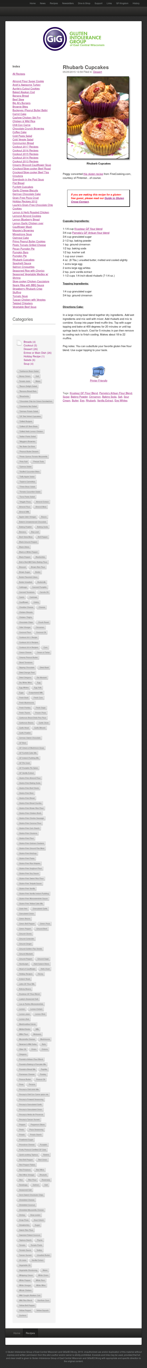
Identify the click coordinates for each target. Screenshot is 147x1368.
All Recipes (19, 74)
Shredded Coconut (27, 1205)
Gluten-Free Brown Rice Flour (31, 808)
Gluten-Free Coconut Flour (30, 823)
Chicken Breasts (26, 612)
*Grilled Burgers (25, 421)
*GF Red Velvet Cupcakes (30, 416)
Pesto (21, 1129)
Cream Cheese (25, 652)
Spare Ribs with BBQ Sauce (28, 285)
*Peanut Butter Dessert (28, 451)
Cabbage (23, 587)
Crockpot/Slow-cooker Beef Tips (31, 172)
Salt (37, 376)
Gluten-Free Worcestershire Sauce (33, 898)
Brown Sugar (24, 572)
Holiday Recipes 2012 (25, 201)
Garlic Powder (25, 733)
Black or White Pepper (28, 552)
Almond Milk (24, 512)
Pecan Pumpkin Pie (24, 248)
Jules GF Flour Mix (26, 984)
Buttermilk (41, 582)
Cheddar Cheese (26, 607)
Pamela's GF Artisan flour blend (90, 232)
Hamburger (23, 964)
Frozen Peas (40, 712)
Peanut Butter (25, 1079)
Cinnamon (40, 627)
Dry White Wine (25, 682)
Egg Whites (24, 687)
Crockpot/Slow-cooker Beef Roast (32, 168)
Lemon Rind (40, 1014)
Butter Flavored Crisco (28, 577)
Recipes (54, 3)
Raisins (46, 1154)
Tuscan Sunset (25, 1255)
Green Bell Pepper (27, 923)
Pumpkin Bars (20, 252)
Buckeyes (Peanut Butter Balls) (30, 110)
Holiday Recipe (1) (34, 356)
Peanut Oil (40, 1079)
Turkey (39, 1250)
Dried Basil (44, 667)
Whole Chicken (25, 1290)
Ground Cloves (25, 933)
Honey (40, 974)
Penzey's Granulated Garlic (30, 1104)
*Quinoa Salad (25, 466)
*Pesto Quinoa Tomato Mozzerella (33, 456)
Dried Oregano (25, 677)
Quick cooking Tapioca (28, 1154)
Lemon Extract (36, 1009)
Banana (22, 532)
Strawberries (24, 1225)
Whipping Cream (26, 1275)
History (136, 3)
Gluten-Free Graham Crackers (31, 843)
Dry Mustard (42, 677)
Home (33, 3)
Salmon (36, 1185)
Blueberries (40, 557)
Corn (46, 647)
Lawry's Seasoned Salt (28, 999)
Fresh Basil (23, 697)
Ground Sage (43, 959)
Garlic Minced (39, 728)
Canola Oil (44, 592)
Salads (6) (29, 360)
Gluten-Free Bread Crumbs (30, 803)
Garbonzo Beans (26, 722)
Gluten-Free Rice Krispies (29, 863)
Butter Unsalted (25, 582)
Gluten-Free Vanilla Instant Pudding (34, 893)
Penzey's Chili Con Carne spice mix (33, 1094)
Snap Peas (24, 1220)
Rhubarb (43, 1175)
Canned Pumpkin (39, 587)
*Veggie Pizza (25, 501)
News (43, 3)
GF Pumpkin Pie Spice (28, 768)
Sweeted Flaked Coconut (29, 1235)
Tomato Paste (36, 1245)
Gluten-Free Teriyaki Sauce (30, 883)
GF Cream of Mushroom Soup (31, 748)
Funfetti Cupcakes (23, 187)
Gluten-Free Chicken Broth (30, 813)
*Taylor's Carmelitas (27, 481)
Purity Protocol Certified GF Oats (32, 1149)
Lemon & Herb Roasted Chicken (31, 212)
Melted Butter (24, 1029)
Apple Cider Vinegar (27, 517)
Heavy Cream (24, 376)
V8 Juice (22, 1260)
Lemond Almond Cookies (27, 216)
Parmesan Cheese (27, 1074)
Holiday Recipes (25, 974)
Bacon (44, 517)
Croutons (18, 176)
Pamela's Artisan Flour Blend (31, 1059)
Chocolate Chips (26, 622)
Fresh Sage (41, 707)
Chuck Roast (43, 622)
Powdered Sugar (26, 1139)
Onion (33, 1049)
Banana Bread (21, 95)
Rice (21, 1180)
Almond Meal (40, 507)
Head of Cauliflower (27, 969)
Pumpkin (43, 1144)
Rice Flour (32, 1180)
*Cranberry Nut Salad (28, 406)
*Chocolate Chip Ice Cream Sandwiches (35, 401)
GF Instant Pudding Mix (29, 758)
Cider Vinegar (24, 627)
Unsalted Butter (43, 1255)
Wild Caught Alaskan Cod (29, 1295)
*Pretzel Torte (38, 461)
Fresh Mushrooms (26, 702)
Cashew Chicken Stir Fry (27, 117)
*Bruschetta (24, 396)
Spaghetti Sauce (22, 263)
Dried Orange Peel (27, 672)
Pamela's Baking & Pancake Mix (32, 1064)
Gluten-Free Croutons (28, 833)
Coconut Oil (41, 632)
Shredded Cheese (26, 1200)
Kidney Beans (25, 989)
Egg (39, 682)
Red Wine (40, 1170)
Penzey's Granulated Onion (30, 1109)
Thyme (39, 1240)
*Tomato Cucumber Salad (29, 491)
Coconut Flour (25, 632)
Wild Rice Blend (25, 1300)
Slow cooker (35, 1215)
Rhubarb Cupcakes (23, 259)
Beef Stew (18, 99)
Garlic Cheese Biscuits (25, 190)
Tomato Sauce (25, 1250)
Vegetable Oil (24, 1265)
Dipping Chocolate (26, 667)
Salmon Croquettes (23, 267)
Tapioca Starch (25, 1240)
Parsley (43, 1074)
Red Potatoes (25, 1170)
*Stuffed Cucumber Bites (29, 471)
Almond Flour (24, 507)
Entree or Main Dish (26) (38, 352)
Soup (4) (29, 363)
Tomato (22, 1245)
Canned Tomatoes (26, 592)
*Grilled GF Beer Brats (28, 426)
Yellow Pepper (25, 1310)
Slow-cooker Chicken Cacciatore (31, 281)
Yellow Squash (42, 1310)
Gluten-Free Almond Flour (30, 778)
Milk (37, 1029)
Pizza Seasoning (36, 1129)
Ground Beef (41, 928)
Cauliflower (23, 602)
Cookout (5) (30, 345)
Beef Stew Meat (25, 537)
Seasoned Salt (25, 1190)
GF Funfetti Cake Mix (28, 753)
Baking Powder (25, 527)
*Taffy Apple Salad (26, 476)
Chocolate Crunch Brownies (28, 128)
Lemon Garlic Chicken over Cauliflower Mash (28, 225)
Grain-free (23, 908)
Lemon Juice (24, 1014)
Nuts (44, 1044)
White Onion (43, 1275)
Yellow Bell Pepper (27, 1305)
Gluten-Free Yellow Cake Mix (31, 903)
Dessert (97, 72)
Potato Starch (36, 1134)
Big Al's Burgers (21, 103)
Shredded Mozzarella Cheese (31, 1210)
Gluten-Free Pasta (26, 858)
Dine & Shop (84, 3)
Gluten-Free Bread (27, 798)
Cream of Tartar (43, 652)
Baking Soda (42, 527)
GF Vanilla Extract (26, 773)
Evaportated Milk (36, 692)
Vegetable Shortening (28, 1270)
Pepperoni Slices (38, 1124)
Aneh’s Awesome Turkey (27, 84)
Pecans (32, 1084)
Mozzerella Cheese (27, 1039)
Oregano (23, 1054)
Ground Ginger (25, 943)
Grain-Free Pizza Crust (26, 197)
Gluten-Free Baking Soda (29, 783)
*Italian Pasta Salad (27, 436)
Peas (21, 1084)
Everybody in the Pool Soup (28, 179)
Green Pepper (25, 928)
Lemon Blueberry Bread (26, 219)
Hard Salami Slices (41, 964)
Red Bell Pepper (26, 1159)
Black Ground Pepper (28, 542)
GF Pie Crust (24, 763)
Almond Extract (42, 501)
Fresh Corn (38, 697)
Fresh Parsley (24, 707)
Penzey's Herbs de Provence (31, 1114)
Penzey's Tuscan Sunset (29, 1119)
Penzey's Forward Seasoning (31, 1099)
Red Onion (42, 1159)
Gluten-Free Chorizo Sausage (31, 818)
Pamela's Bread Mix (27, 1069)
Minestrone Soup (22, 234)
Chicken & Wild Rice (24, 121)
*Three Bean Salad (27, 486)
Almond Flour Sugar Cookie (28, 81)
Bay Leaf (35, 532)
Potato (22, 1134)
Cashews (33, 597)
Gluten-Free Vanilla (27, 888)
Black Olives (24, 547)
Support (98, 3)
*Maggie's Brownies (27, 441)
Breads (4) (30, 342)
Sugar (37, 1225)
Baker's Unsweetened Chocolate (32, 522)
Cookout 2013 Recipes (25, 161)
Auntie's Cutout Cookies (26, 88)
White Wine (41, 1285)
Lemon (22, 1009)
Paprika (44, 1069)
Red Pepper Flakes (27, 1164)
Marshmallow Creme (27, 1024)
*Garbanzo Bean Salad (29, 371)
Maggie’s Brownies (23, 230)
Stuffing (17, 292)
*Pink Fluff (23, 461)
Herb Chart (45, 969)
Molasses (37, 1034)
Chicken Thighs (25, 617)
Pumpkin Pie (20, 256)
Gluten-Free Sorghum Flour (30, 868)
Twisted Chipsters (23, 303)
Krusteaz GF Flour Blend (29, 994)
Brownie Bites (20, 106)
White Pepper (24, 1280)
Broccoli (22, 567)
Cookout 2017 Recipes (25, 146)
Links (109, 3)
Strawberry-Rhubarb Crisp (27, 288)
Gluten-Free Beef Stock (29, 788)
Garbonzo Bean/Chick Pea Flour (32, 717)
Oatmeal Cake (21, 237)
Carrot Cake (19, 114)
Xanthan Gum (43, 1300)
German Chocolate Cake (27, 194)
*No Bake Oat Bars (27, 446)
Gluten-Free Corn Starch (29, 828)
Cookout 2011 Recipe (28, 637)
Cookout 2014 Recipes (25, 157)
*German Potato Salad (28, 411)
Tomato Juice (24, 381)
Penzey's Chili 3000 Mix (29, 1089)
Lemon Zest (24, 1019)
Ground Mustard (26, 954)
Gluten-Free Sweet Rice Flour (31, 878)
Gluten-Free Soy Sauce (29, 873)
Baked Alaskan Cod (24, 92)
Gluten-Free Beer (26, 793)
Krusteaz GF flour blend (88, 229)
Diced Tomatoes (25, 662)
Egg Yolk (37, 687)
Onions (45, 1049)
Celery (36, 602)
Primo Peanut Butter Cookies (29, 241)
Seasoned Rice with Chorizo (28, 270)
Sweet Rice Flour (26, 1230)
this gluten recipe (93, 174)
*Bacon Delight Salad (28, 386)
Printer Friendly (98, 380)
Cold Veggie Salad (23, 139)
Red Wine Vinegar (26, 1175)
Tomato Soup (20, 296)
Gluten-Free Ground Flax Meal (31, 848)
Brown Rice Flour (38, 567)
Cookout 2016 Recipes (25, 150)
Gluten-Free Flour (26, 838)
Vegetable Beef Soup (24, 307)
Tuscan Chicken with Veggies (29, 299)
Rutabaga (23, 1185)
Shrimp (22, 1215)
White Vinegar (25, 1285)
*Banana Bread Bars (27, 391)
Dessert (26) (31, 349)
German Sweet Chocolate (30, 738)
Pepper (22, 1124)
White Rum (40, 1280)
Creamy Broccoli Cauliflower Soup (32, 165)
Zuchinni (22, 1315)
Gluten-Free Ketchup (28, 853)
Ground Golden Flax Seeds (30, 949)
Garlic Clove (44, 722)
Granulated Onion (26, 913)
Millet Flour (23, 1034)
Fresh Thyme (24, 712)
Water (37, 381)
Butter (37, 572)
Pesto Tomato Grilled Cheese (29, 245)
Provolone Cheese (27, 1144)
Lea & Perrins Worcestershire (31, 1004)
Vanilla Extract (37, 1260)
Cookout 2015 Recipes (25, 154)
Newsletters (68, 3)
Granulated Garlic (40, 908)
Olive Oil (22, 1049)
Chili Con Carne (21, 125)
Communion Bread (23, 143)
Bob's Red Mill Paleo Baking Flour (33, 562)
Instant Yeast (24, 979)
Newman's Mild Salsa (28, 1044)
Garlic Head (24, 728)
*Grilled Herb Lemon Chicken (31, 431)
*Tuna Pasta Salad (27, 496)
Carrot (21, 597)
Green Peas (45, 923)
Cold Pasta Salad (22, 136)
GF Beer (22, 743)
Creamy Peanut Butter (28, 657)
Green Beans (24, 918)
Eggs (21, 692)
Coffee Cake (20, 132)
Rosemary (46, 1180)
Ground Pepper (25, 959)
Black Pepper (24, 557)
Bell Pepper (43, 537)
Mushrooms (45, 1039)
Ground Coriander (26, 938)
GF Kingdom (122, 3)
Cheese (42, 607)
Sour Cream (39, 1220)
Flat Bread (18, 183)
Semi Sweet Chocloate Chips (31, 1195)
